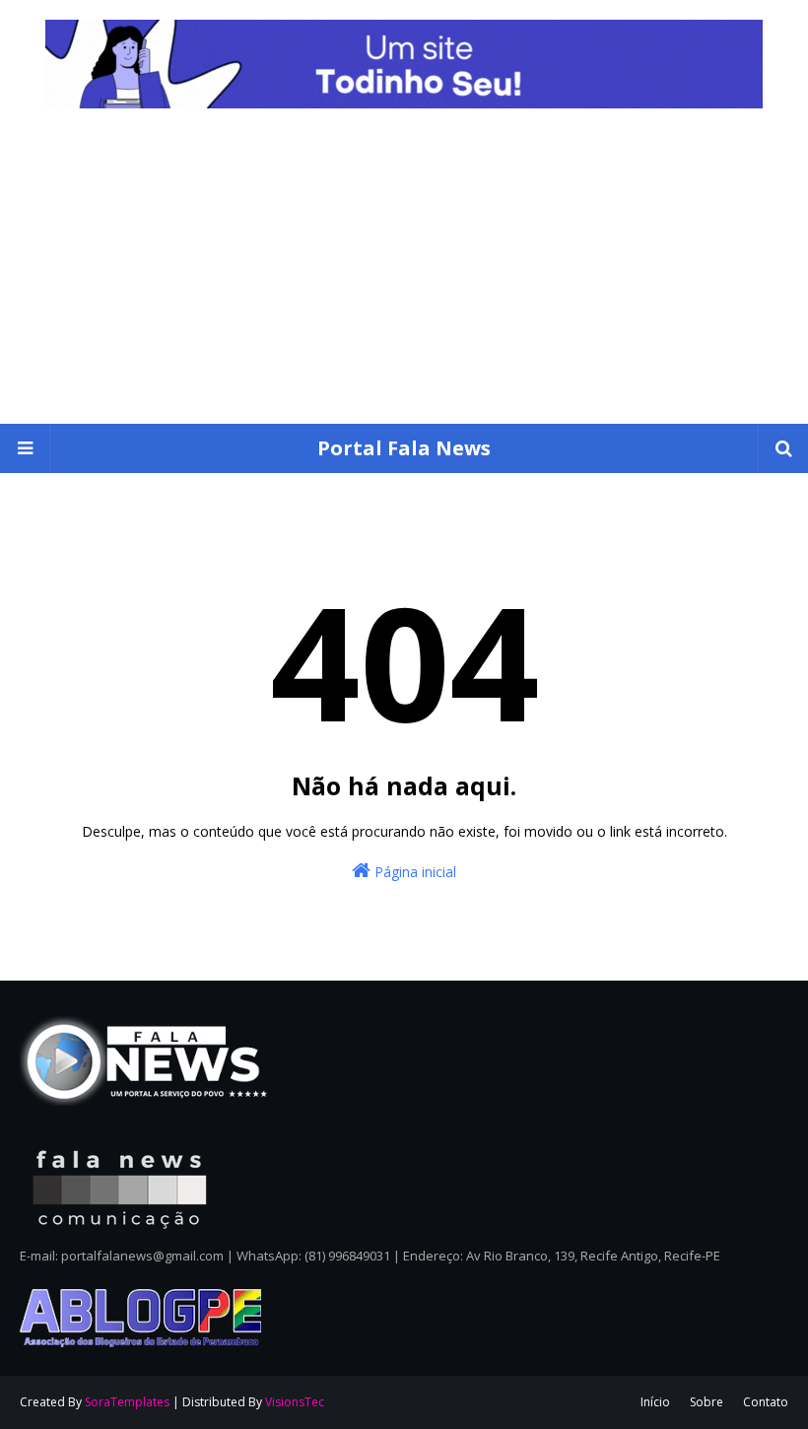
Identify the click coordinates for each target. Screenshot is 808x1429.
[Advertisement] (404, 276)
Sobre (706, 1402)
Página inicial (413, 871)
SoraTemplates (127, 1402)
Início (655, 1402)
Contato (765, 1402)
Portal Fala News (404, 448)
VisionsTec (294, 1402)
